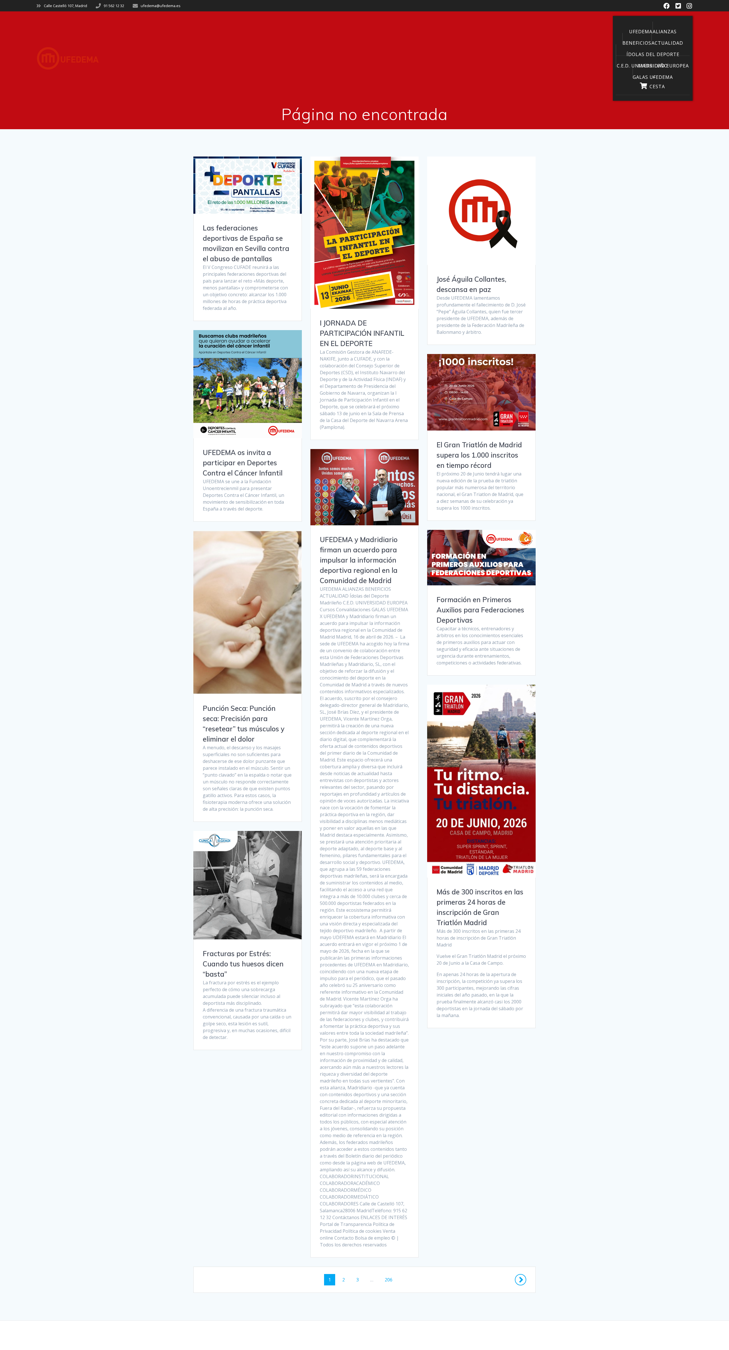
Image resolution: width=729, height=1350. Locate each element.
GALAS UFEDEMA (653, 76)
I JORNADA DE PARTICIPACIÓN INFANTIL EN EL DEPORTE (362, 333)
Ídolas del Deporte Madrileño (652, 53)
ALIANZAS (665, 30)
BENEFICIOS (636, 42)
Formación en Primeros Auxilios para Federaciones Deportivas (480, 609)
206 (390, 1278)
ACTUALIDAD (667, 42)
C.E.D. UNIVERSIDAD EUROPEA (653, 65)
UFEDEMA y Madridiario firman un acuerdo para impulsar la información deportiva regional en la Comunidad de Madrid (359, 560)
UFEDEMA (640, 30)
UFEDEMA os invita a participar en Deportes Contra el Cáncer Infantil (242, 462)
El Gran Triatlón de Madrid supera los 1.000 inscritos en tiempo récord (479, 455)
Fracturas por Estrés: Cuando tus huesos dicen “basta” (243, 963)
